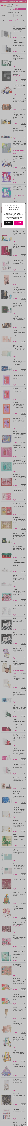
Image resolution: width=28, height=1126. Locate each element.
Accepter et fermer (18, 223)
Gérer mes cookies (8, 223)
